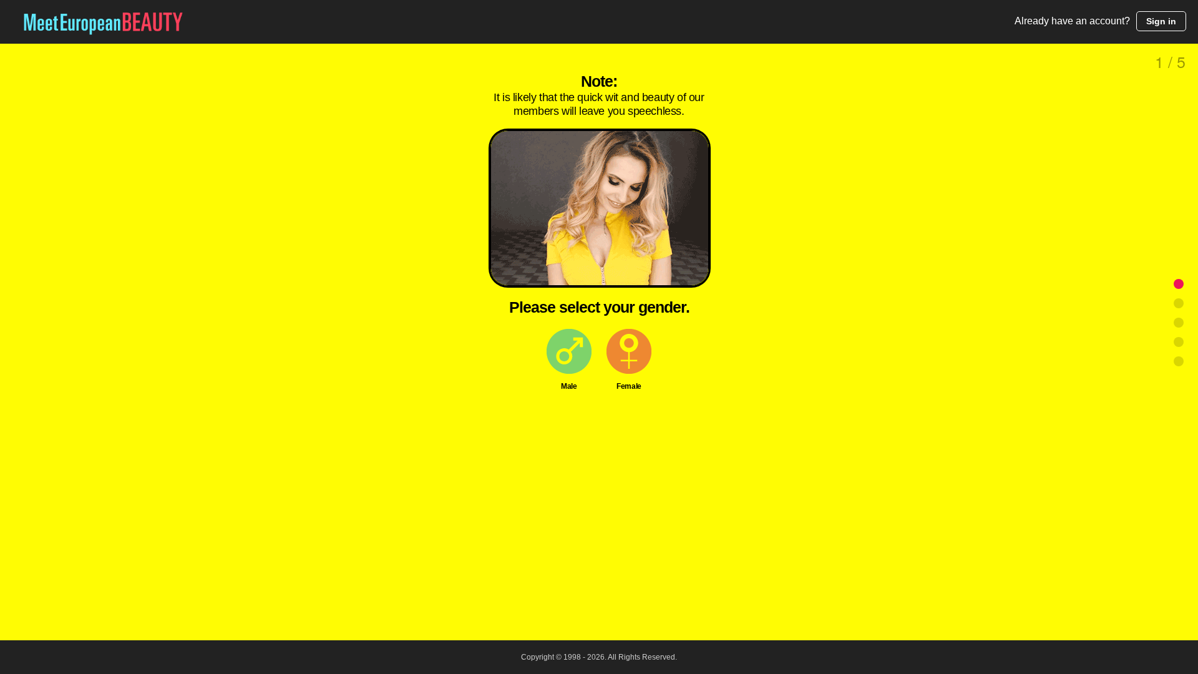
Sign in (1161, 21)
